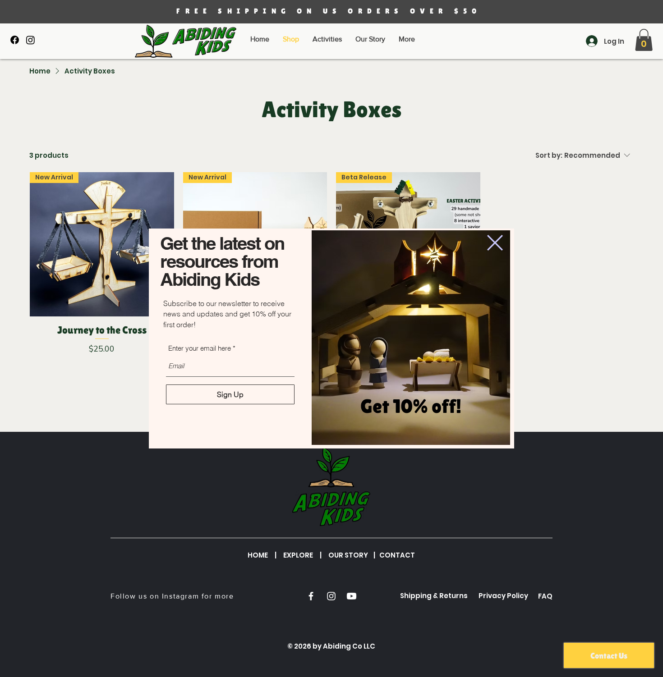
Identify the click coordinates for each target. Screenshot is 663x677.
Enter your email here (199, 348)
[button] (495, 242)
